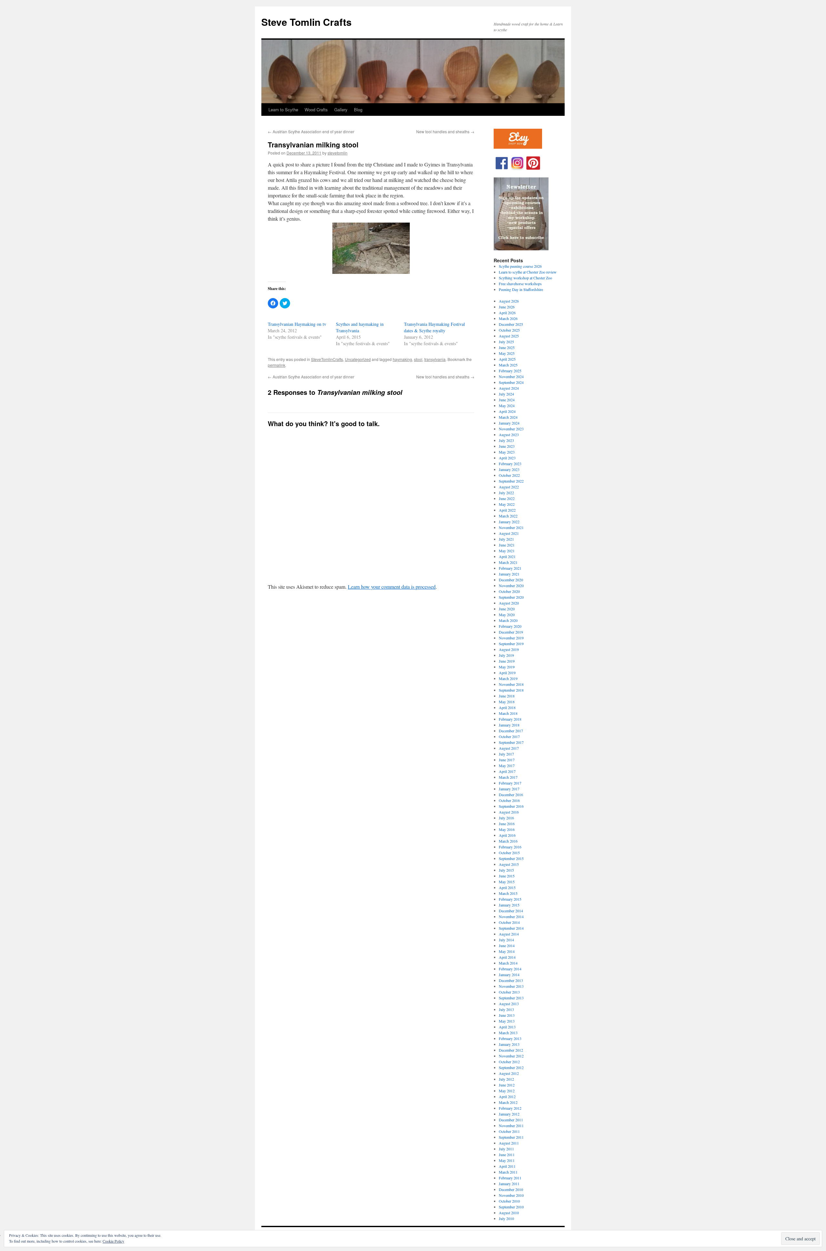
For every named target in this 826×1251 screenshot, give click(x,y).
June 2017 (507, 759)
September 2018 (511, 690)
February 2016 (510, 846)
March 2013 (508, 1032)
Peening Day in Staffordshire (521, 289)
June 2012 (507, 1084)
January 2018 (509, 724)
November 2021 (511, 527)
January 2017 (509, 788)
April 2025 (507, 359)
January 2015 (509, 904)
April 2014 (507, 957)
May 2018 (507, 701)
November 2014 (511, 916)
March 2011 (508, 1172)
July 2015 (506, 870)
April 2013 (507, 1026)
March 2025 (508, 364)
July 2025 (506, 341)
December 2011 (511, 1119)
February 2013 (510, 1038)
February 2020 (510, 626)
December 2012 (511, 1050)
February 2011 (510, 1177)
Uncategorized (358, 359)
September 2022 (511, 481)
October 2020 (509, 591)
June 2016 (507, 823)
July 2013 (506, 1009)
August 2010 (509, 1212)
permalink (276, 365)
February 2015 (510, 899)
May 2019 (507, 666)
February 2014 (510, 968)
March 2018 (508, 713)
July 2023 (506, 440)
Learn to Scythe (283, 109)
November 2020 (511, 585)
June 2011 (507, 1154)
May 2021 (507, 550)
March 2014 (508, 963)
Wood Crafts (316, 109)
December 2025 (511, 324)
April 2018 (507, 707)
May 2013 (507, 1021)
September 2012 (511, 1067)
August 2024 (509, 388)
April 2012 (507, 1096)
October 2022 (509, 475)
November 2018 (511, 684)
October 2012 (509, 1061)
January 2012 (509, 1113)
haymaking (402, 359)
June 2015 (507, 875)
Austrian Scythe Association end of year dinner (311, 131)
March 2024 (508, 417)
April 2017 (507, 771)
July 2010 (506, 1218)
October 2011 (509, 1131)
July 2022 (506, 492)
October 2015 (509, 852)
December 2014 (511, 910)
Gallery (341, 109)
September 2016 (511, 806)
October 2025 (509, 330)
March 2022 (508, 515)
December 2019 (511, 632)
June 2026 (507, 306)
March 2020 (508, 620)
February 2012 (510, 1108)
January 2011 (509, 1183)
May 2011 (507, 1160)
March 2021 (508, 562)
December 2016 (511, 794)
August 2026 (509, 301)
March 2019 (508, 678)
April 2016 (507, 835)
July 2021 (506, 539)
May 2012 (507, 1090)
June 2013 (507, 1015)
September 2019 (511, 643)
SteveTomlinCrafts (327, 359)
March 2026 (508, 318)
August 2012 (509, 1073)
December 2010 (511, 1189)
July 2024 (506, 393)
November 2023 (511, 428)
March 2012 (508, 1102)
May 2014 (507, 951)
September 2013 (511, 997)
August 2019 (509, 649)
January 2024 (509, 422)
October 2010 (509, 1201)
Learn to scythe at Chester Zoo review (528, 272)
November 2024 (511, 376)
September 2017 (511, 742)
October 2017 (509, 736)
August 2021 (509, 533)
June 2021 (507, 544)
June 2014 (507, 945)
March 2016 (508, 841)
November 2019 (511, 637)
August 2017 (509, 748)
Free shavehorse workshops (520, 283)
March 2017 (508, 777)
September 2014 (511, 928)
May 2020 (507, 614)
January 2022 (509, 521)
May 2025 (507, 353)
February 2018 (510, 719)
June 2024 (507, 399)
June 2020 (507, 608)
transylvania (435, 359)
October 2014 (509, 922)
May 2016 (507, 829)
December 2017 (511, 730)
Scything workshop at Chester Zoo (525, 277)
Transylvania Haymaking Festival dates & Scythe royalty (434, 327)
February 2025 (510, 370)
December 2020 (511, 579)
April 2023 (507, 457)
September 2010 (511, 1206)
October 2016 (509, 800)
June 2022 (507, 498)
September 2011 (511, 1137)
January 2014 (509, 974)
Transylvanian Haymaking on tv (297, 324)
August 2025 (509, 335)
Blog (358, 109)
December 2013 (511, 980)
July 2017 (506, 753)
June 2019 (507, 661)
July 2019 (506, 655)
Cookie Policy (113, 1241)
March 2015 (508, 893)
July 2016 (506, 817)
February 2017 (510, 783)
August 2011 (509, 1143)
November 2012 (511, 1055)
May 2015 (507, 881)
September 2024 (511, 382)
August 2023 (509, 434)
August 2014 (509, 933)
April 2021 (507, 556)
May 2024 (507, 405)
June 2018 (507, 695)
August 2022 (509, 486)
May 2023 (507, 452)
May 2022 (507, 504)
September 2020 (511, 597)
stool (418, 359)
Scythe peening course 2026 (520, 266)
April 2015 (507, 887)
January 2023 (509, 469)
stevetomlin (337, 152)
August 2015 (509, 864)
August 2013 (509, 1003)
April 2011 (507, 1166)
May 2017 (507, 765)
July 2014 (506, 939)
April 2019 (507, 672)
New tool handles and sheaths (445, 131)
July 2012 (506, 1079)
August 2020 (509, 602)
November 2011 (511, 1125)
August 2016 (509, 812)
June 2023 (507, 446)
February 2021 (510, 568)
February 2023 (510, 463)
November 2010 (511, 1195)
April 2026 (507, 312)
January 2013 (509, 1044)
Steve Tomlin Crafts (306, 22)
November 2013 (511, 986)
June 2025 (507, 347)
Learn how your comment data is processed (392, 586)
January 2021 (509, 573)
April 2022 (507, 510)
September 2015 (511, 858)
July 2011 (506, 1148)
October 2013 (509, 992)
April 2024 (507, 411)
